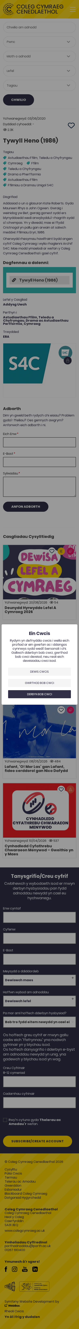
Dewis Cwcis (39, 672)
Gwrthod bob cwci (39, 683)
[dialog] (39, 664)
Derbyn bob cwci (39, 694)
